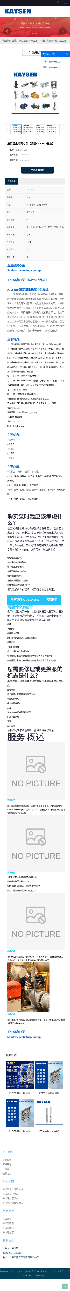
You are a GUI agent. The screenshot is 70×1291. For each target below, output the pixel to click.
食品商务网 (39, 1275)
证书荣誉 (7, 1164)
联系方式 (7, 1173)
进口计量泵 (8, 1232)
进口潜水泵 (8, 1228)
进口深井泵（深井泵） (49, 1131)
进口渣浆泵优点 (10, 1194)
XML (53, 1271)
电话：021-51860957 (12, 1253)
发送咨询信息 (37, 170)
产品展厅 (35, 40)
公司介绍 (7, 1160)
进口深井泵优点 (10, 1198)
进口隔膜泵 (8, 1223)
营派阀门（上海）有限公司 (37, 1271)
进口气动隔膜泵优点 (12, 1203)
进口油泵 (7, 1219)
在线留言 (7, 1169)
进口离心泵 (47, 40)
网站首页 (23, 40)
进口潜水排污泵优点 (12, 1189)
